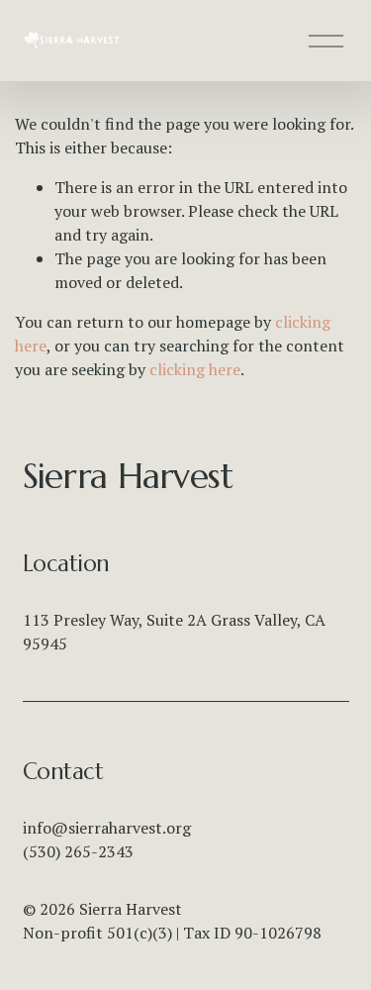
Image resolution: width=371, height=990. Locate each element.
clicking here (194, 369)
